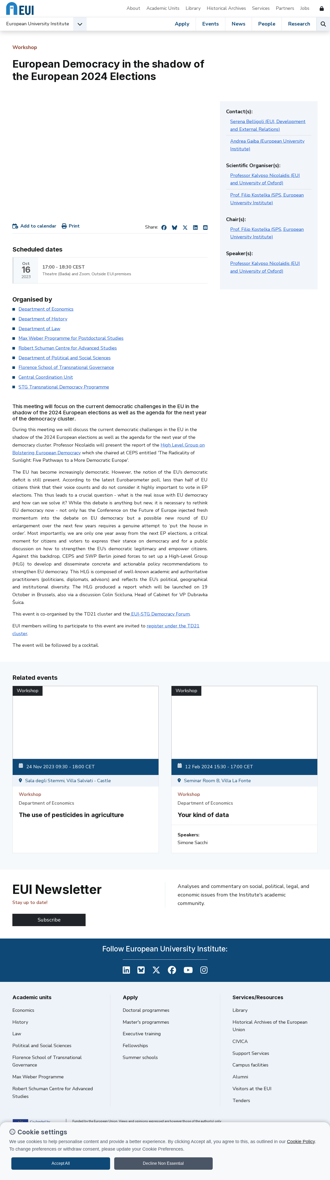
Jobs (304, 8)
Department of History (43, 319)
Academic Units (162, 8)
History (20, 1022)
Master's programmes (146, 1022)
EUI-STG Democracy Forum (160, 614)
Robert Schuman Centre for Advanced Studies (68, 348)
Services (261, 8)
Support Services (251, 1053)
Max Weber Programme (38, 1077)
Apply (182, 23)
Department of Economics (46, 309)
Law (16, 1034)
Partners (285, 8)
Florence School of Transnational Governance (66, 367)
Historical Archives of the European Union (270, 1026)
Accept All (61, 1163)
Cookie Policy (301, 1141)
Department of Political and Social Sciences (65, 358)
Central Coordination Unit (46, 377)
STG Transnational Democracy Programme (64, 387)
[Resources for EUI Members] (320, 8)
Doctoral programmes (146, 1010)
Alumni (240, 1077)
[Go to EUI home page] (20, 8)
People (266, 23)
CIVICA (240, 1041)
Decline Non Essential (163, 1163)
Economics (23, 1010)
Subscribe (49, 919)
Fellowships (135, 1045)
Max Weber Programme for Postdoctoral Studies (71, 338)
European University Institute (37, 24)
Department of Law (39, 329)
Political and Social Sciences (41, 1045)
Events (210, 23)
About (133, 8)
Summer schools (140, 1057)
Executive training (142, 1034)
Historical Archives (226, 8)
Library (193, 8)
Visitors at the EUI (252, 1089)
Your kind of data (203, 815)
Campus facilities (250, 1065)
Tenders (241, 1100)
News (238, 23)
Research (299, 23)
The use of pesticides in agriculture (71, 815)
